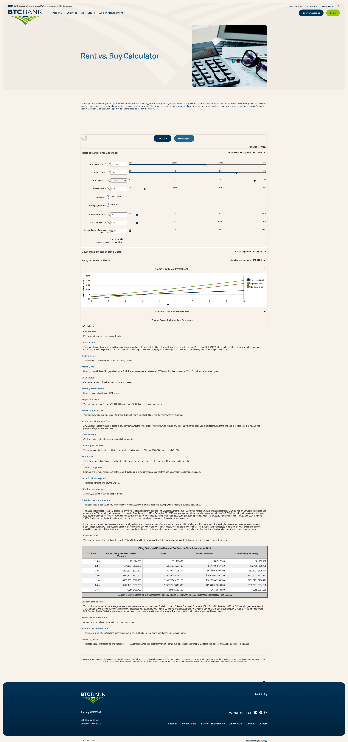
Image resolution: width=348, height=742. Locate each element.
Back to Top (261, 694)
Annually (119, 239)
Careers (263, 723)
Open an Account (313, 12)
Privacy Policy (188, 723)
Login (335, 12)
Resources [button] (326, 6)
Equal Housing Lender (256, 740)
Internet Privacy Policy (212, 723)
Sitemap (172, 723)
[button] (174, 153)
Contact (250, 723)
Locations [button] (311, 6)
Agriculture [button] (88, 12)
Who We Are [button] (295, 6)
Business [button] (72, 12)
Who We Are (235, 723)
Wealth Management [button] (111, 12)
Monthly (118, 242)
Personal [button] (57, 12)
